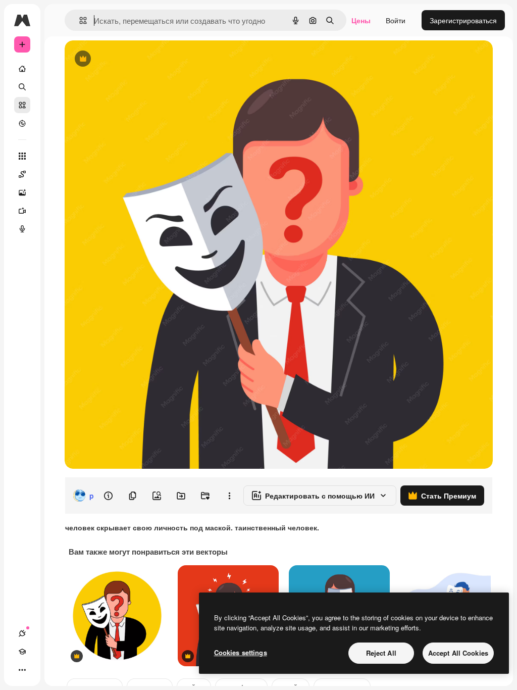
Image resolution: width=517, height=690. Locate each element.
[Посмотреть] (22, 123)
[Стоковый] (22, 105)
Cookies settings (240, 652)
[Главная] (22, 69)
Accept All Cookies (458, 653)
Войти (395, 20)
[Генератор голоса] (22, 229)
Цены (361, 20)
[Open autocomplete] (79, 20)
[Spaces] (22, 174)
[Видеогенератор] (22, 211)
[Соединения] (22, 633)
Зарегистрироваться (463, 20)
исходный (132, 59)
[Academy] (22, 652)
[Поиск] (22, 87)
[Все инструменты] (22, 156)
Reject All (381, 653)
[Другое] (22, 670)
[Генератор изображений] (22, 192)
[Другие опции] (229, 495)
